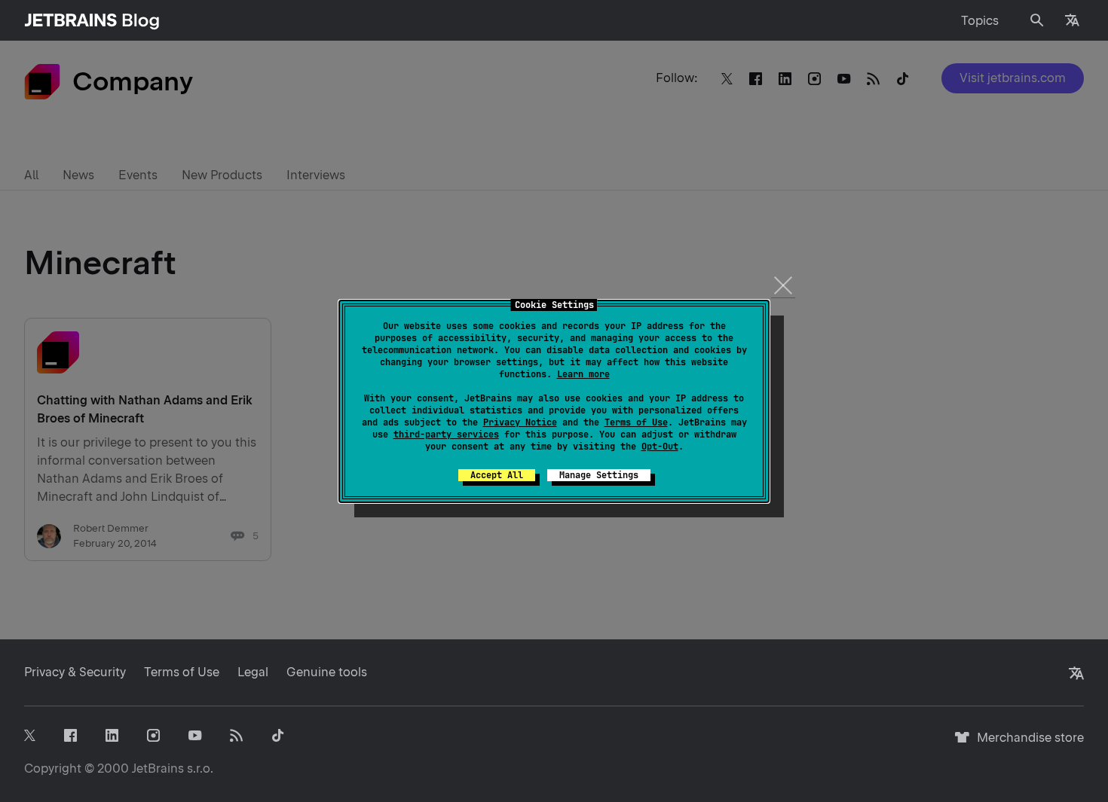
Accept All (496, 475)
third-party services (446, 434)
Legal (252, 672)
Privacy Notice (520, 422)
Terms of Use (636, 422)
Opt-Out (659, 447)
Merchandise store (1026, 744)
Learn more (583, 374)
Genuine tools (326, 672)
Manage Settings (598, 475)
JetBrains (158, 768)
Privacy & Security (75, 672)
